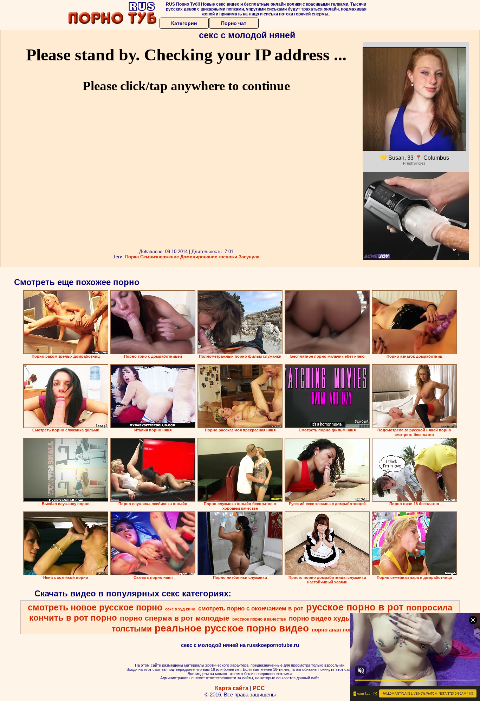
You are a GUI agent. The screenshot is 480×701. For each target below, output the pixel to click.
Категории (184, 23)
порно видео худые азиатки (336, 618)
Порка (132, 256)
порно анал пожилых (339, 630)
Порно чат (233, 23)
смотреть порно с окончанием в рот (250, 608)
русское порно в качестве (259, 619)
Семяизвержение (159, 256)
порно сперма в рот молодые (174, 618)
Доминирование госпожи (208, 256)
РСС (259, 688)
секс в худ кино (180, 609)
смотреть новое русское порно (95, 607)
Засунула (249, 256)
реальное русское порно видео (232, 628)
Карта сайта (231, 688)
